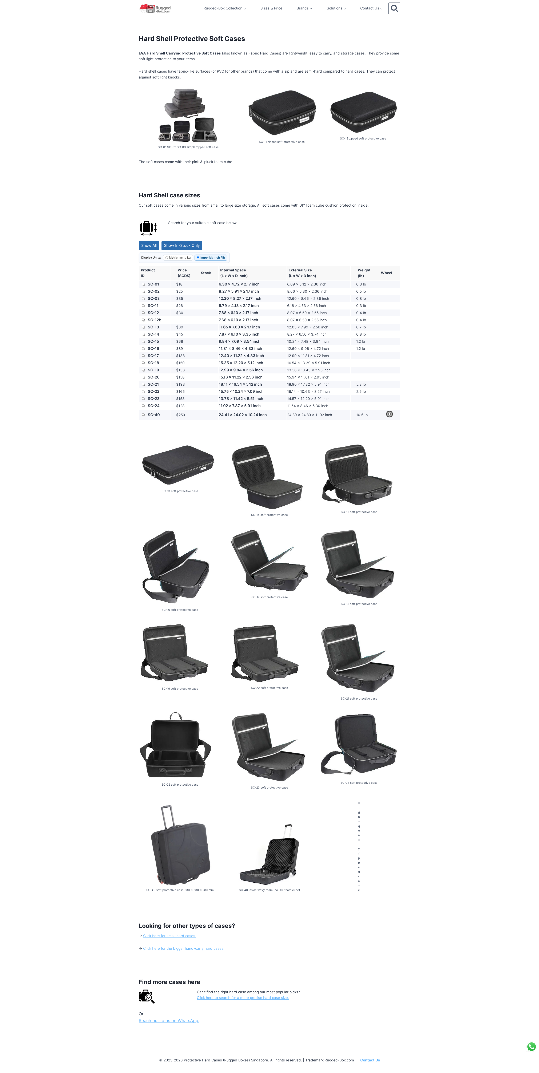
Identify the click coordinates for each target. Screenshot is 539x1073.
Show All (149, 245)
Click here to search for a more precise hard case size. (243, 998)
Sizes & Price (271, 8)
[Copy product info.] (143, 284)
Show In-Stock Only (182, 245)
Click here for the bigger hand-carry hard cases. (183, 948)
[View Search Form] (394, 8)
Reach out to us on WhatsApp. (169, 1020)
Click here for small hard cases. (169, 936)
